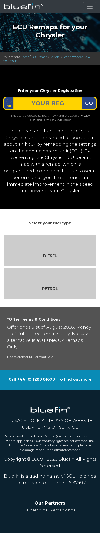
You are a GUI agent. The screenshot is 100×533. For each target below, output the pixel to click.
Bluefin (66, 459)
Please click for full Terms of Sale (30, 357)
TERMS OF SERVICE (56, 427)
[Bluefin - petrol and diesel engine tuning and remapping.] (23, 6)
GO (89, 103)
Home (25, 57)
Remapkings (62, 510)
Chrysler (55, 57)
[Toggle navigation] (89, 6)
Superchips (36, 510)
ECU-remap (39, 57)
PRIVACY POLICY (25, 420)
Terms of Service (53, 119)
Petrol (50, 289)
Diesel (50, 256)
